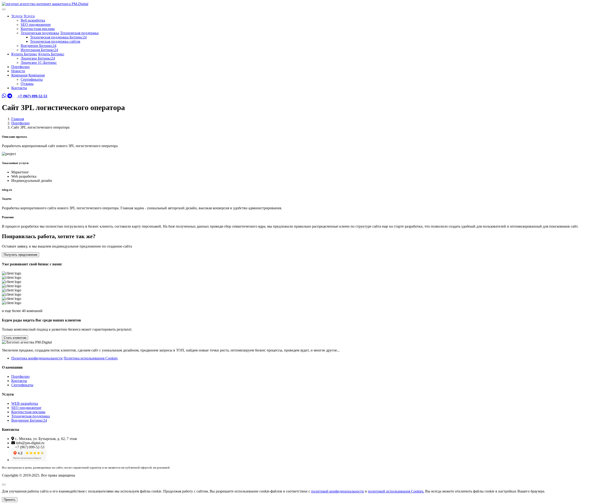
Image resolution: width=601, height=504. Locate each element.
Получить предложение (20, 254)
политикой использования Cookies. (396, 491)
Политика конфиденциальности (37, 358)
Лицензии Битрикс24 (38, 58)
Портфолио (20, 67)
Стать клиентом (15, 338)
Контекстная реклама (38, 29)
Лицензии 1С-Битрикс (39, 63)
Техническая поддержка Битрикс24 (58, 37)
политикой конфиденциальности (337, 491)
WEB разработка (24, 403)
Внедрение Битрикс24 (38, 46)
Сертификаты (32, 79)
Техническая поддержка (40, 33)
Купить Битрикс (24, 54)
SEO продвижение (36, 25)
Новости (18, 71)
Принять (9, 499)
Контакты (19, 88)
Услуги (17, 16)
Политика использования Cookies (91, 358)
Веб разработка (33, 20)
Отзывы (27, 84)
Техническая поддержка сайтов (55, 41)
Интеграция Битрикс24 (39, 50)
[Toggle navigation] (4, 9)
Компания (19, 75)
